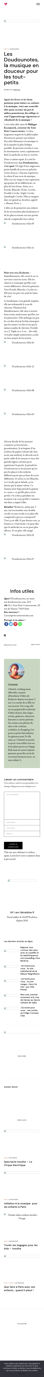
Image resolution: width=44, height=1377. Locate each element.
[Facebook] (6, 624)
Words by (12, 90)
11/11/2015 (13, 1158)
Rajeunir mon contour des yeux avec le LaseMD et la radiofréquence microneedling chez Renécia (30, 954)
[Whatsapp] (20, 624)
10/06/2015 (14, 49)
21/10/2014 (19, 1283)
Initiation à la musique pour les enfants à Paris (21, 1205)
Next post (35, 645)
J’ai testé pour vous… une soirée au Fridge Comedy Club (29, 1011)
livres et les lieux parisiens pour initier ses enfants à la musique (21, 103)
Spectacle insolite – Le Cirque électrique (18, 1163)
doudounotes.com (16, 601)
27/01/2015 (13, 1199)
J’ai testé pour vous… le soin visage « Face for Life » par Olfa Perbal (28, 984)
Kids (6, 49)
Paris (11, 1283)
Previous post (10, 645)
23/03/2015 (13, 1241)
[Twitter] (11, 624)
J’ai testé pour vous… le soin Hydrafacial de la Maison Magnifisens (30, 969)
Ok (20, 1373)
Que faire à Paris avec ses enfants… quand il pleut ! (19, 1288)
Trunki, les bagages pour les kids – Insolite (21, 1246)
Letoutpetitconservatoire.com (18, 615)
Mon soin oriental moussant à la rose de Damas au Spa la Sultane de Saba (30, 998)
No (24, 1373)
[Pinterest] (15, 624)
